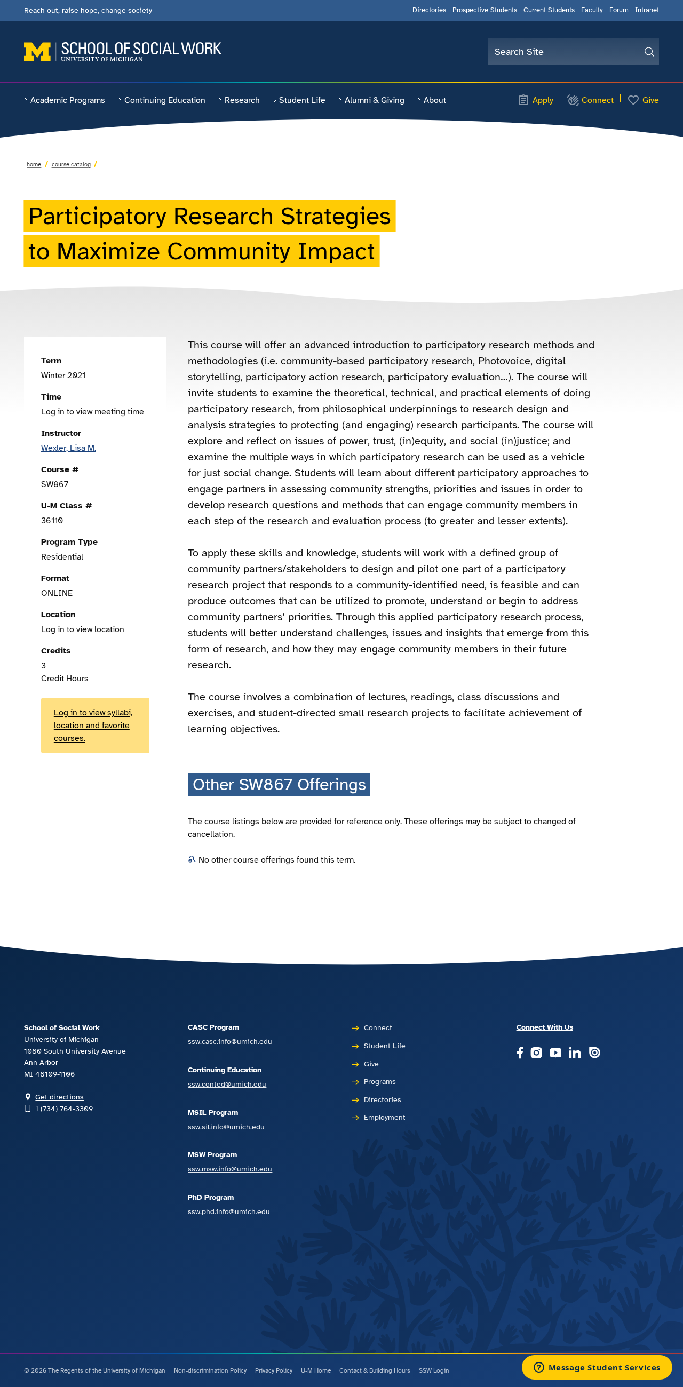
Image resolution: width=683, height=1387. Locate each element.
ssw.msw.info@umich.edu (230, 1169)
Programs (380, 1081)
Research (242, 100)
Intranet (647, 10)
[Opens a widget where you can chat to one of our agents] (596, 1368)
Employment (385, 1117)
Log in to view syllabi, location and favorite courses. (93, 725)
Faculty (592, 10)
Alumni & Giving (374, 100)
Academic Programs (67, 100)
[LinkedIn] (575, 1054)
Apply (543, 100)
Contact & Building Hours (374, 1370)
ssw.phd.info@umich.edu (229, 1211)
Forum (619, 10)
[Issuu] (594, 1054)
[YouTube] (555, 1054)
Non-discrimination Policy (210, 1370)
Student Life (302, 100)
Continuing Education (164, 100)
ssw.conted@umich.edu (227, 1084)
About (435, 100)
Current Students (549, 10)
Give (650, 100)
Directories (429, 10)
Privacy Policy (273, 1370)
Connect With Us (545, 1027)
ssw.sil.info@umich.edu (226, 1126)
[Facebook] (520, 1054)
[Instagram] (536, 1054)
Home (34, 164)
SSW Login (434, 1370)
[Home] (122, 51)
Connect (598, 100)
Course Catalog (71, 164)
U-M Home (316, 1370)
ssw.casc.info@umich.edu (230, 1041)
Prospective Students (484, 10)
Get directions (59, 1097)
